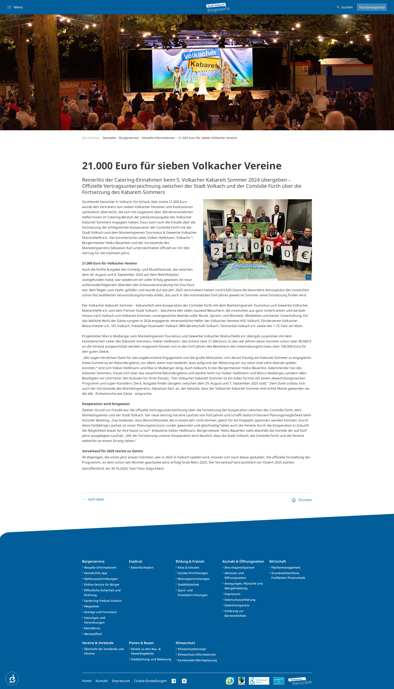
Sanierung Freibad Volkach (103, 601)
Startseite (109, 138)
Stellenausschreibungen (101, 579)
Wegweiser (91, 606)
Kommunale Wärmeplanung (197, 660)
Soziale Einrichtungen (193, 573)
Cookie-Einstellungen (150, 681)
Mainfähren (92, 628)
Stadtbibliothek (188, 584)
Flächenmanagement (285, 567)
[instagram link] (184, 681)
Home (87, 681)
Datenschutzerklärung (239, 600)
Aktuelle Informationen (100, 567)
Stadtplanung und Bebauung (151, 659)
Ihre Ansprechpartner (239, 567)
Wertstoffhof (93, 634)
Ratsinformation (142, 567)
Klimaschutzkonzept (192, 649)
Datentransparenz (237, 605)
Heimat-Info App (95, 573)
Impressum (232, 594)
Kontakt (102, 681)
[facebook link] (174, 681)
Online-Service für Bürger (102, 584)
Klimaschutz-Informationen (197, 654)
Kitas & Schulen (188, 567)
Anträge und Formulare (100, 612)
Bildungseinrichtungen (194, 579)
